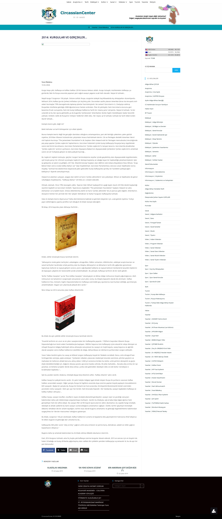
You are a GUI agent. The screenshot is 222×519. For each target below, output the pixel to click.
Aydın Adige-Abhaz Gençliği (154, 100)
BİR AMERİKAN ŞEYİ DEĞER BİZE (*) (122, 469)
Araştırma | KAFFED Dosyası (154, 96)
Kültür (103, 2)
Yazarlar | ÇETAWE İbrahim (154, 344)
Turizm (137, 2)
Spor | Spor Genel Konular (154, 277)
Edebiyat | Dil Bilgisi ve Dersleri (155, 126)
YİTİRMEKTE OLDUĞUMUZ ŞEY (89, 498)
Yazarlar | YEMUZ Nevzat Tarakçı (156, 411)
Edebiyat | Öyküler (151, 143)
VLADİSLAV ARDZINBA (57, 467)
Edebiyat (93, 2)
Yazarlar (145, 2)
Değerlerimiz (149, 193)
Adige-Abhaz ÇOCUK (152, 84)
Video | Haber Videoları (153, 239)
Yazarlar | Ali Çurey (151, 323)
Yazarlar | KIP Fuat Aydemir (154, 369)
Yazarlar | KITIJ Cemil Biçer (154, 374)
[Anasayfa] (89, 27)
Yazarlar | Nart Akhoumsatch (155, 386)
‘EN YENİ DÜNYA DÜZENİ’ (90, 467)
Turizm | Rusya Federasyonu (155, 299)
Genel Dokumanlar (151, 164)
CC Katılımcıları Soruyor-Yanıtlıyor (156, 104)
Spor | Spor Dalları (151, 273)
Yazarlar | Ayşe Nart (152, 336)
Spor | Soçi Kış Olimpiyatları (154, 269)
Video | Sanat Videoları (153, 248)
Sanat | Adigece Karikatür (153, 214)
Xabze (69, 2)
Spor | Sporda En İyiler (152, 282)
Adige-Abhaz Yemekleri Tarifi (154, 189)
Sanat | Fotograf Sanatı (153, 223)
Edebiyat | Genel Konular (153, 130)
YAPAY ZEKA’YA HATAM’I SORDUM (91, 486)
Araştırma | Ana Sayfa (152, 92)
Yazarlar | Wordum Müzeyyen (155, 407)
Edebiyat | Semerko (152, 152)
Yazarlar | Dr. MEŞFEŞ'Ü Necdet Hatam (158, 353)
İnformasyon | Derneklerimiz (155, 172)
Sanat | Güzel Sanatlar (152, 227)
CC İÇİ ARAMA (150, 66)
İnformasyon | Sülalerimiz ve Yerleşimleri (159, 180)
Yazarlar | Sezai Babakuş (153, 390)
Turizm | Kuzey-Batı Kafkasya (155, 294)
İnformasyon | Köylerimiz (154, 176)
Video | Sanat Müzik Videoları (155, 255)
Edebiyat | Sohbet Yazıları (154, 160)
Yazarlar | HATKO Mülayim (154, 361)
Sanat (112, 2)
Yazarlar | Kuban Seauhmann (155, 378)
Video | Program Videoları (154, 244)
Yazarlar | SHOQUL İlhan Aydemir (156, 395)
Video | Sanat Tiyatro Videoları (155, 260)
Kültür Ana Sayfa (150, 201)
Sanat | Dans (149, 218)
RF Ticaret (148, 113)
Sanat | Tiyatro (150, 235)
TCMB (153, 58)
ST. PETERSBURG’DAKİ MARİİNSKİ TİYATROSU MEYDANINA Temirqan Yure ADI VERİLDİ (93, 505)
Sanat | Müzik (150, 231)
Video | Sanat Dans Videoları (155, 251)
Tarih (87, 2)
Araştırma (77, 2)
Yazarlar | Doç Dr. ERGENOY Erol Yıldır (158, 348)
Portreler (148, 206)
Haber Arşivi (149, 109)
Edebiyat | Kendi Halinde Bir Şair (156, 135)
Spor (131, 2)
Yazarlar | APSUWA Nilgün (154, 331)
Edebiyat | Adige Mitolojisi (154, 122)
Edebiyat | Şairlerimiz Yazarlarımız (156, 147)
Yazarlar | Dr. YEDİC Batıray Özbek (156, 357)
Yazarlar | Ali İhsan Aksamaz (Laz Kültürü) (159, 327)
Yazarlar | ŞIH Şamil (151, 399)
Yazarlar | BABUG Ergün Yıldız (155, 340)
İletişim (153, 2)
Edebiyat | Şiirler (150, 156)
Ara (176, 70)
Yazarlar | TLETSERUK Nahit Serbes (157, 403)
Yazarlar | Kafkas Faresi (153, 365)
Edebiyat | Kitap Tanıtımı (153, 139)
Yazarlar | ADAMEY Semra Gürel (156, 319)
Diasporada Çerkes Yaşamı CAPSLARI (157, 197)
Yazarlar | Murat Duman (153, 382)
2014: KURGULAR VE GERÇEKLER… (122, 27)
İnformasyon (149, 168)
